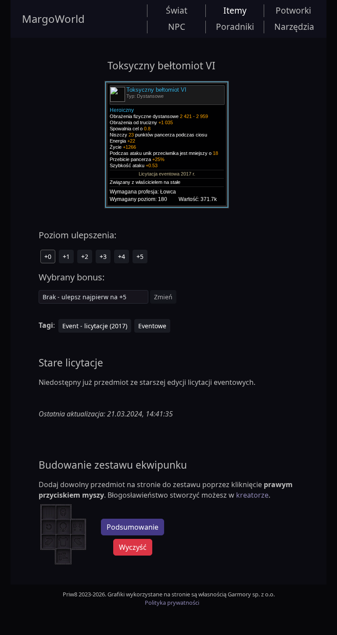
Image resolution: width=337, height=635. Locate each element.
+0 (47, 256)
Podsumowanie (132, 527)
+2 (84, 256)
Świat (176, 10)
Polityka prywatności (172, 602)
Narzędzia (294, 26)
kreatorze (252, 495)
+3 (103, 256)
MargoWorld (53, 18)
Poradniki (235, 26)
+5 (139, 256)
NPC (176, 26)
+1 (66, 256)
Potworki (293, 10)
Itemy (235, 10)
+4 (121, 256)
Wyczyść (133, 547)
